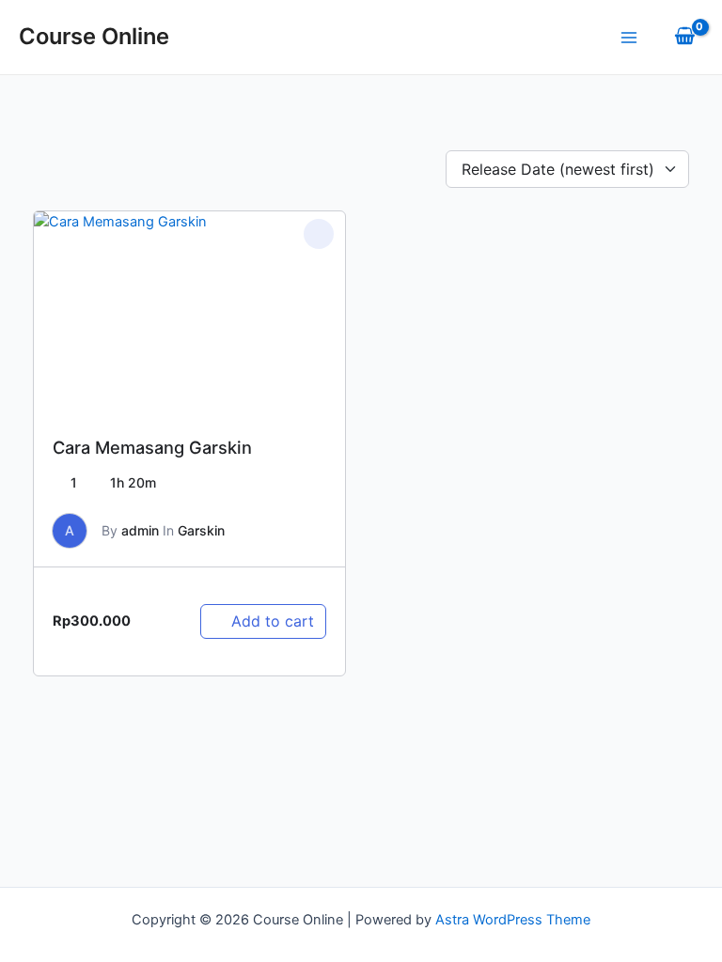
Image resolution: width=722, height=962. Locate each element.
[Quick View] (219, 592)
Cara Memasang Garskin (152, 447)
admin (140, 530)
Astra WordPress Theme (512, 919)
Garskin (201, 530)
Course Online (94, 36)
